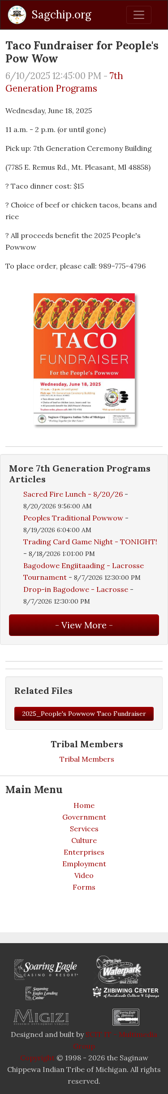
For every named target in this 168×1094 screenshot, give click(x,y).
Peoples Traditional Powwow (73, 517)
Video (84, 875)
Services (84, 828)
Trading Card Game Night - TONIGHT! (90, 541)
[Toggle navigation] (138, 15)
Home (84, 805)
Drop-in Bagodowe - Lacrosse (76, 589)
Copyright (37, 1057)
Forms (84, 886)
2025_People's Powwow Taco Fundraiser (84, 714)
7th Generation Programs (64, 82)
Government (84, 816)
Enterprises (84, 851)
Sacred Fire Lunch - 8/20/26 (73, 494)
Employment (84, 863)
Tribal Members (87, 758)
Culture (84, 840)
